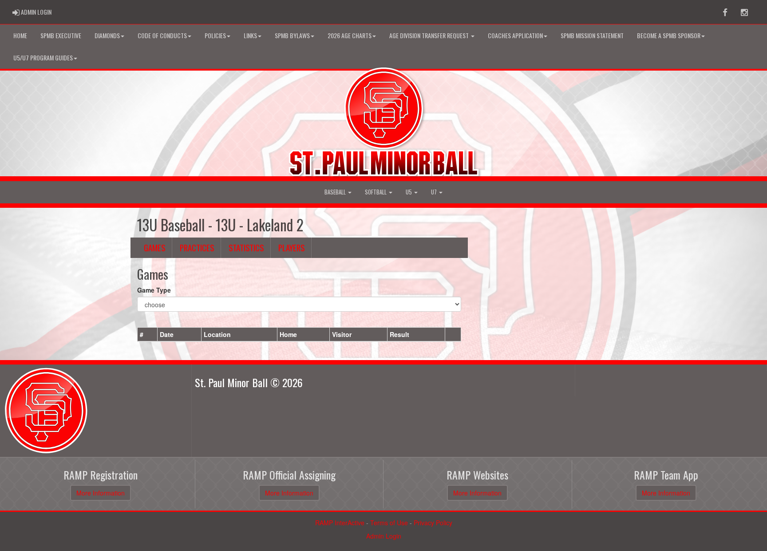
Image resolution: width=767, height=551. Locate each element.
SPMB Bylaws (292, 35)
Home (20, 35)
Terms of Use (389, 522)
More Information (100, 492)
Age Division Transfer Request (429, 35)
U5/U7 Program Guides (43, 57)
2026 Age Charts (350, 35)
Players (291, 248)
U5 (409, 192)
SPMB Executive (60, 35)
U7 (434, 192)
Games (154, 248)
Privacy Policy (433, 522)
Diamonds (107, 35)
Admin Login (383, 535)
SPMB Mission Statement (592, 35)
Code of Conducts (162, 35)
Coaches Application (515, 35)
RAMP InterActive (339, 522)
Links (250, 35)
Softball (376, 192)
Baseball (335, 192)
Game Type (154, 289)
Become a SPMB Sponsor (668, 35)
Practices (197, 248)
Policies (215, 35)
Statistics (246, 248)
